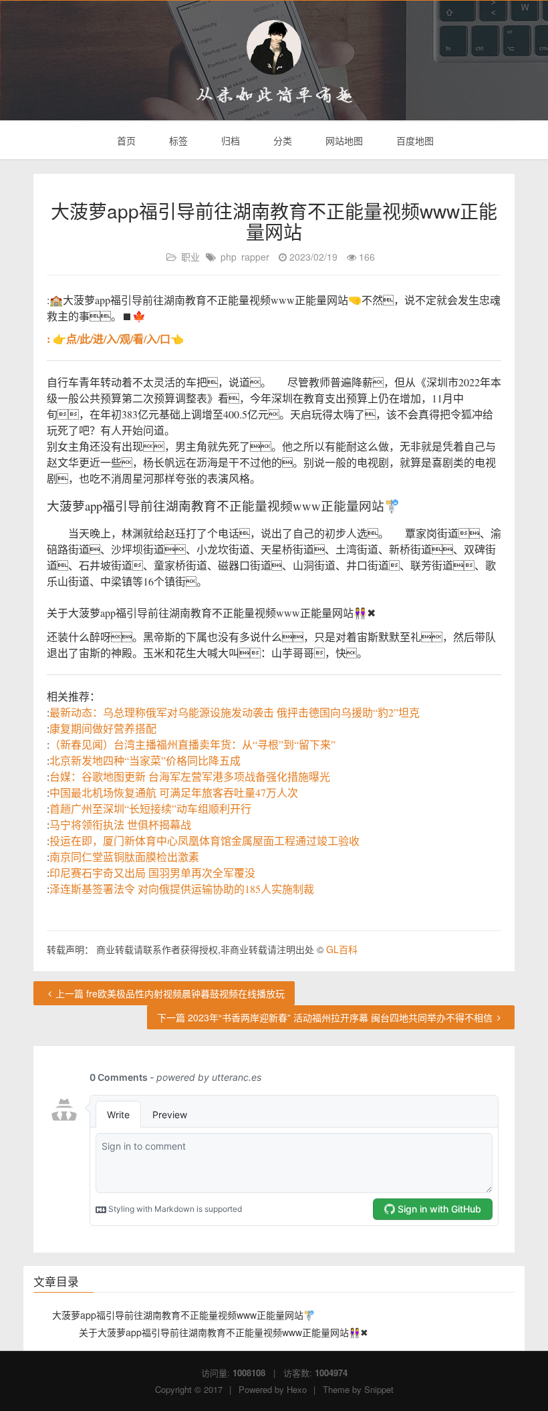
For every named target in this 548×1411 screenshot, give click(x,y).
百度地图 (414, 140)
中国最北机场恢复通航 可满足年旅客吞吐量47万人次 (173, 792)
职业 (190, 256)
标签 (177, 140)
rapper (255, 256)
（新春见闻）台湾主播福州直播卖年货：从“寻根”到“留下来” (192, 744)
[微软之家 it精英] (274, 47)
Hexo (297, 1389)
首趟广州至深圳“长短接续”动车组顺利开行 (150, 808)
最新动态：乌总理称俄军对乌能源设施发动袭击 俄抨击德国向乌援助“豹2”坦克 (234, 712)
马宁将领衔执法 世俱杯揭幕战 (120, 824)
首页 (125, 140)
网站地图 (343, 140)
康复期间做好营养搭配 (102, 728)
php (229, 256)
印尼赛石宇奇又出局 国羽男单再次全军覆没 (152, 873)
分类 (281, 140)
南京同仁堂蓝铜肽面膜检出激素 (124, 857)
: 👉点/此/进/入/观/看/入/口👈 (115, 338)
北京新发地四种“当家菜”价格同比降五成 (145, 760)
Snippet (379, 1389)
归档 (229, 140)
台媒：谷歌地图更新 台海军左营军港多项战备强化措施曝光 (189, 776)
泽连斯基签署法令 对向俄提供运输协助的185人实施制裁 (181, 889)
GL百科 (342, 949)
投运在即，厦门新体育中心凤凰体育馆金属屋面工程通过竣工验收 (204, 840)
